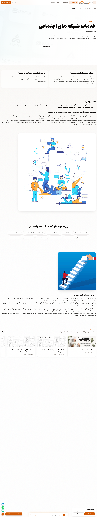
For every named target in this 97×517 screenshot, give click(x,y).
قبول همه (89, 513)
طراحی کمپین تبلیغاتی (52, 233)
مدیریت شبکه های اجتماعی (16, 233)
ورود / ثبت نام (5, 2)
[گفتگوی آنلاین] (3, 514)
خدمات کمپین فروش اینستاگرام (35, 233)
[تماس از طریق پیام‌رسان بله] (3, 510)
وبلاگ (58, 2)
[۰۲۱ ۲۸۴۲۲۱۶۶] (16, 2)
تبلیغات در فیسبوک (56, 237)
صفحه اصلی (93, 8)
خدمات (86, 8)
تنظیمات (78, 513)
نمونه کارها (65, 2)
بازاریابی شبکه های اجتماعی (81, 233)
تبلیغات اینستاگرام (82, 237)
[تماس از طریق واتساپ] (3, 507)
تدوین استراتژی (66, 233)
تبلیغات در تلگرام (69, 237)
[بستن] (73, 509)
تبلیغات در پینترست (15, 237)
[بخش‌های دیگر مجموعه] (94, 2)
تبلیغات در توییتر (28, 237)
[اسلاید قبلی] (6, 331)
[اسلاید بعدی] (2, 331)
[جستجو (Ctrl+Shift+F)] (18, 2)
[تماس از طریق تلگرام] (3, 504)
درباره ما (53, 2)
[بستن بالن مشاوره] (67, 515)
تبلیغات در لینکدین (42, 237)
